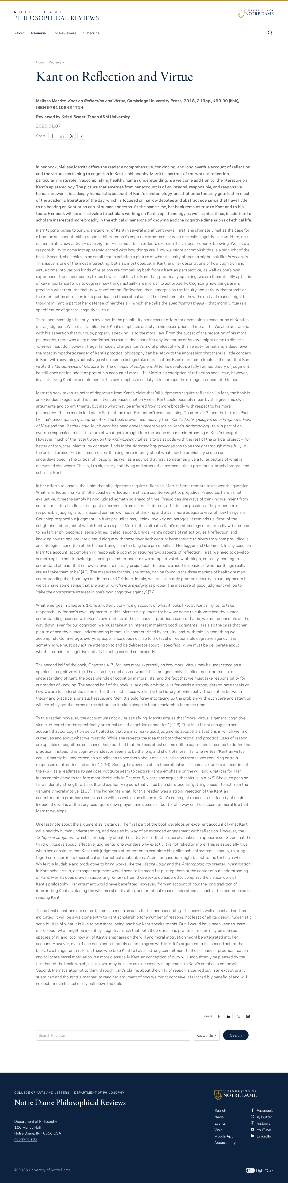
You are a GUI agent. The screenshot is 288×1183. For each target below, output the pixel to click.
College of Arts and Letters (41, 1092)
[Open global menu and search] (270, 33)
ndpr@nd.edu (25, 1139)
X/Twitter (264, 1117)
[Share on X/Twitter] (72, 136)
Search (236, 1035)
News (218, 1117)
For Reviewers (64, 33)
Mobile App (224, 1136)
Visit (218, 1129)
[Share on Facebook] (52, 136)
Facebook (264, 1110)
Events (220, 1123)
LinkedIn (263, 1136)
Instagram (265, 1123)
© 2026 (21, 1169)
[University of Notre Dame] (256, 13)
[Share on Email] (81, 136)
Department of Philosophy (99, 1092)
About (19, 33)
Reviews (38, 33)
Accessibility (225, 1142)
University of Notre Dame (50, 1169)
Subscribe (91, 33)
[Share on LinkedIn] (62, 136)
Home (40, 62)
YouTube (263, 1129)
